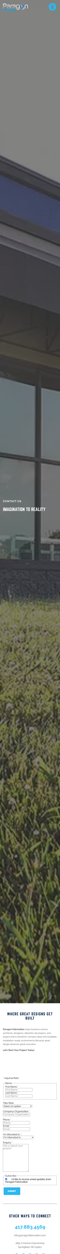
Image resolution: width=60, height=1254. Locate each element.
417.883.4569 (30, 1227)
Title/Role (8, 1103)
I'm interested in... (12, 1134)
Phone (7, 1119)
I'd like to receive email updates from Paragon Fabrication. (28, 1180)
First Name (11, 1086)
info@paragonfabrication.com (30, 1235)
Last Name (11, 1092)
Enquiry (8, 1142)
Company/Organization (16, 1111)
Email (6, 1126)
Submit (12, 1191)
